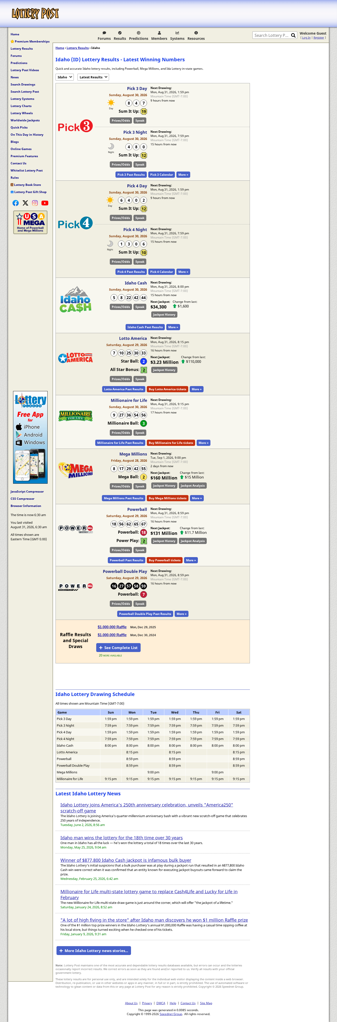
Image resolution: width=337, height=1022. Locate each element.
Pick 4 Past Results (131, 272)
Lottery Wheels (22, 113)
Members (159, 38)
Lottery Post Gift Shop (30, 192)
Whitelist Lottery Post (27, 170)
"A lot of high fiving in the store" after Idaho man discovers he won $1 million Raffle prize (154, 920)
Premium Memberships (32, 41)
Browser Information (26, 506)
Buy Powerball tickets (165, 560)
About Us (131, 1003)
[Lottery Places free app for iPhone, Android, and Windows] (30, 482)
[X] (25, 202)
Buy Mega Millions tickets (168, 498)
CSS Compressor (22, 499)
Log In (306, 37)
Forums (104, 38)
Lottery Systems (22, 99)
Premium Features (24, 156)
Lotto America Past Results (123, 389)
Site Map (206, 1003)
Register (319, 37)
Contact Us (18, 163)
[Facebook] (15, 202)
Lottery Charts (21, 106)
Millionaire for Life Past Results (120, 443)
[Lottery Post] (35, 13)
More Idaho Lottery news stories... (96, 950)
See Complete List (121, 647)
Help (173, 1003)
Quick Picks (19, 127)
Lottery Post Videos (25, 70)
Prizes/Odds (121, 120)
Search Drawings (23, 84)
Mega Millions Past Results (123, 498)
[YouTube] (44, 202)
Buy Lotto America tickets (167, 389)
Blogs (15, 142)
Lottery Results (22, 48)
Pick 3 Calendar (161, 175)
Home (15, 34)
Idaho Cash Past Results (145, 327)
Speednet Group (171, 1014)
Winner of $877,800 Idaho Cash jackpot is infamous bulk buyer (125, 860)
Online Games (21, 149)
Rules (15, 177)
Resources (196, 38)
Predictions (138, 38)
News (15, 77)
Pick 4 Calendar (161, 272)
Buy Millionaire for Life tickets (171, 443)
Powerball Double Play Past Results (145, 614)
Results (120, 38)
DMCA (160, 1003)
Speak (139, 120)
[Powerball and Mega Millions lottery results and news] (30, 233)
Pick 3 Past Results (131, 175)
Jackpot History (164, 314)
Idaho (62, 77)
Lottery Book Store (27, 185)
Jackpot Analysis (193, 485)
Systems (177, 38)
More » (183, 175)
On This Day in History (27, 134)
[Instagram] (34, 202)
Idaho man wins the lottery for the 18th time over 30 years (121, 838)
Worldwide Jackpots (25, 120)
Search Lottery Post (25, 91)
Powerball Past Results (126, 560)
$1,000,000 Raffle (112, 627)
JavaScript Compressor (27, 491)
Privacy (147, 1003)
